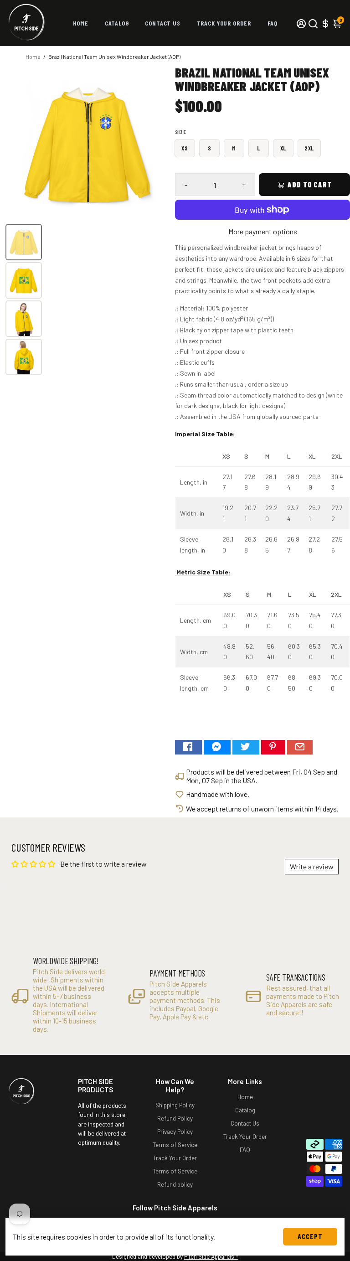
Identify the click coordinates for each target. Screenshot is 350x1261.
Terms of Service (175, 1144)
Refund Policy (175, 1118)
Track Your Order (224, 23)
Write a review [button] (312, 866)
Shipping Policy (175, 1105)
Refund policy (175, 1184)
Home (80, 23)
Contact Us (162, 23)
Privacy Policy (175, 1131)
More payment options (262, 231)
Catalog (117, 23)
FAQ (273, 23)
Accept (310, 1236)
